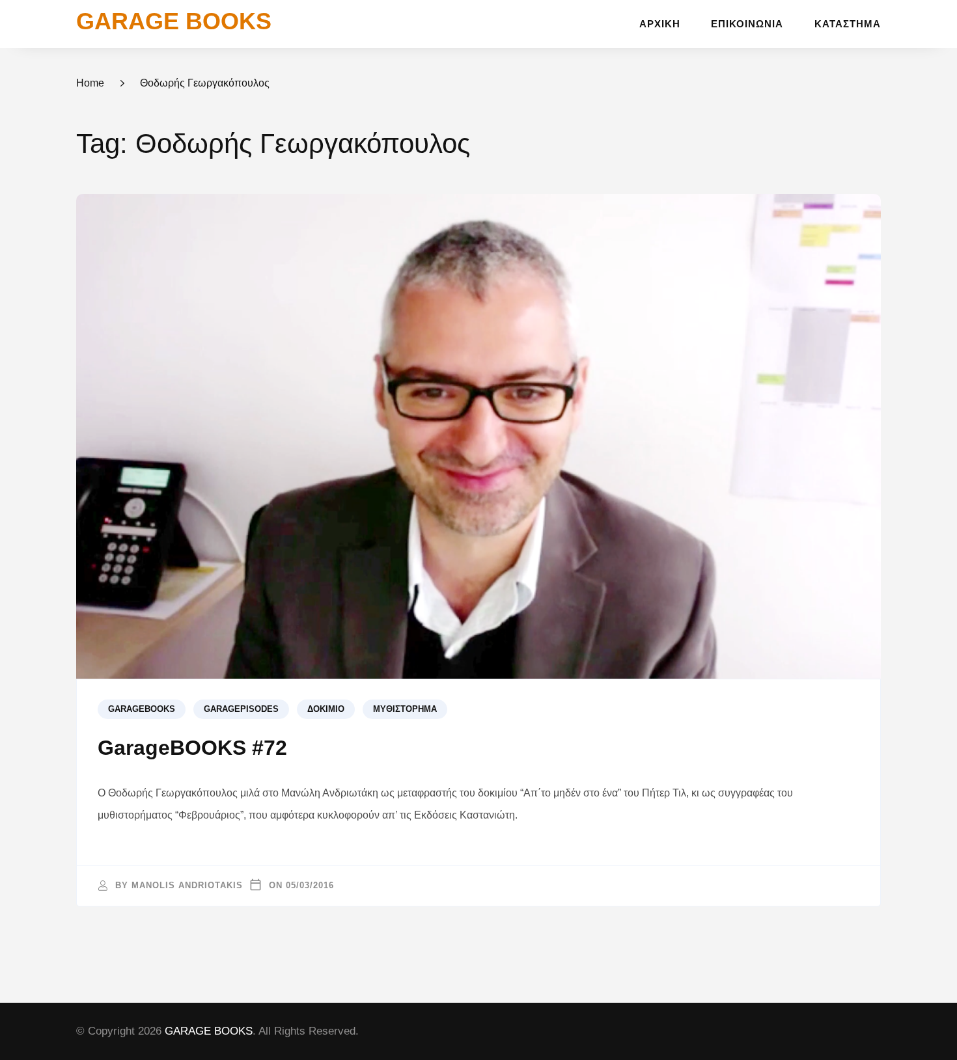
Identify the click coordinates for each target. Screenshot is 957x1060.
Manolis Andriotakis (187, 885)
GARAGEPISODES (241, 709)
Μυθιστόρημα (405, 709)
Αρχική (659, 24)
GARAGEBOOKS (141, 709)
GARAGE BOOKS (173, 21)
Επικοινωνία (747, 24)
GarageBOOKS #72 (192, 747)
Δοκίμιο (325, 709)
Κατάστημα (847, 24)
